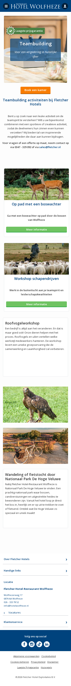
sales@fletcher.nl (50, 147)
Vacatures (14, 612)
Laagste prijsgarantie (29, 31)
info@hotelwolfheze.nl (16, 605)
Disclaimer (53, 661)
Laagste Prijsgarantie (28, 667)
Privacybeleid (38, 661)
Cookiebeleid (48, 656)
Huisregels (46, 667)
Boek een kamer (35, 90)
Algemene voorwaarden (26, 656)
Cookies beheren (19, 661)
